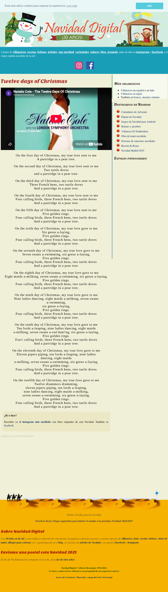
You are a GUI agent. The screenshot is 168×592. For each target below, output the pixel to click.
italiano (156, 97)
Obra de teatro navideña (133, 136)
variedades (82, 52)
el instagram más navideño (35, 422)
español (140, 90)
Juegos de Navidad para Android (138, 121)
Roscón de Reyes (130, 145)
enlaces (94, 52)
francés (137, 97)
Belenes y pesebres (131, 126)
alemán (146, 97)
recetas (31, 52)
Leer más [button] (71, 5)
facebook (157, 52)
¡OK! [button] (149, 6)
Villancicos (126, 90)
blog (103, 52)
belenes (42, 52)
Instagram (132, 542)
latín (152, 90)
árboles (52, 52)
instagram (142, 52)
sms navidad (66, 52)
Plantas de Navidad (131, 116)
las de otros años (65, 559)
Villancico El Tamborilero (134, 131)
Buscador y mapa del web (89, 577)
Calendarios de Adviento (134, 112)
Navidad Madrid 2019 (132, 150)
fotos (136, 538)
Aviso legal (107, 577)
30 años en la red (15, 538)
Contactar (71, 577)
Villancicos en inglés (131, 93)
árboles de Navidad (90, 542)
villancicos (19, 52)
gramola (112, 52)
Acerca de (60, 577)
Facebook (120, 542)
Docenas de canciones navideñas (138, 141)
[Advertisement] (28, 464)
